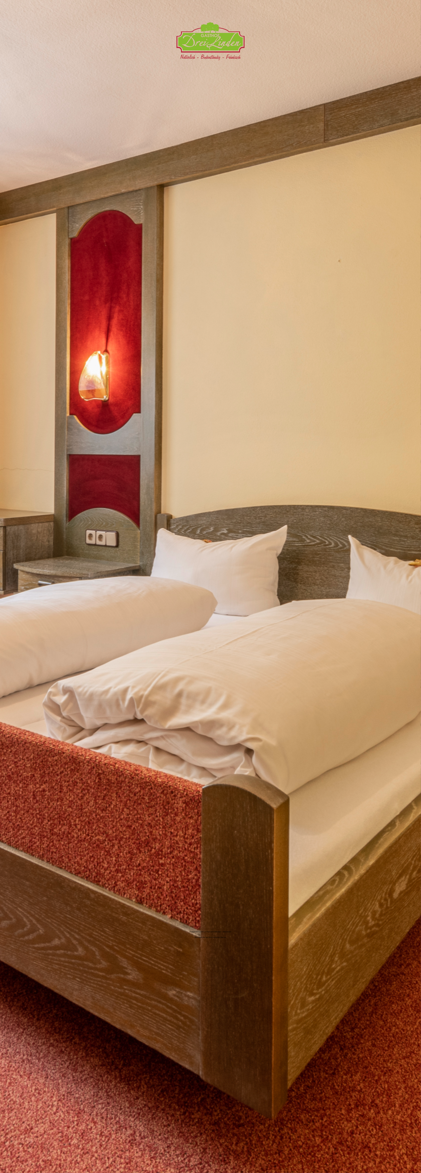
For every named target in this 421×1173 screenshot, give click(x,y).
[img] (210, 586)
